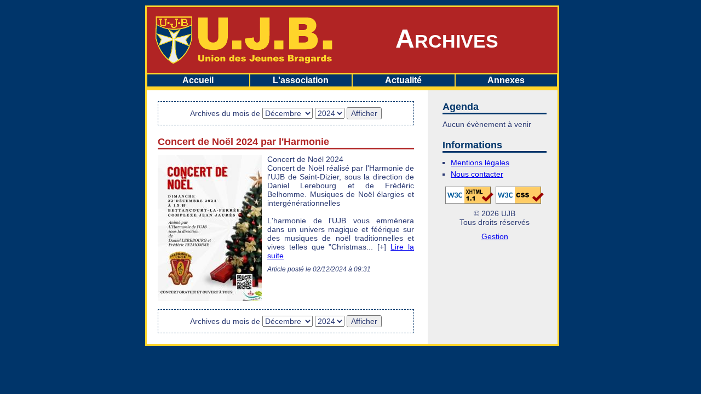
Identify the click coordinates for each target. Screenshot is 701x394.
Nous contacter (477, 174)
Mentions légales (480, 162)
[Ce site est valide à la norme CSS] (520, 194)
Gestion (494, 236)
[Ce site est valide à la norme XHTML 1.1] (469, 194)
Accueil (198, 80)
